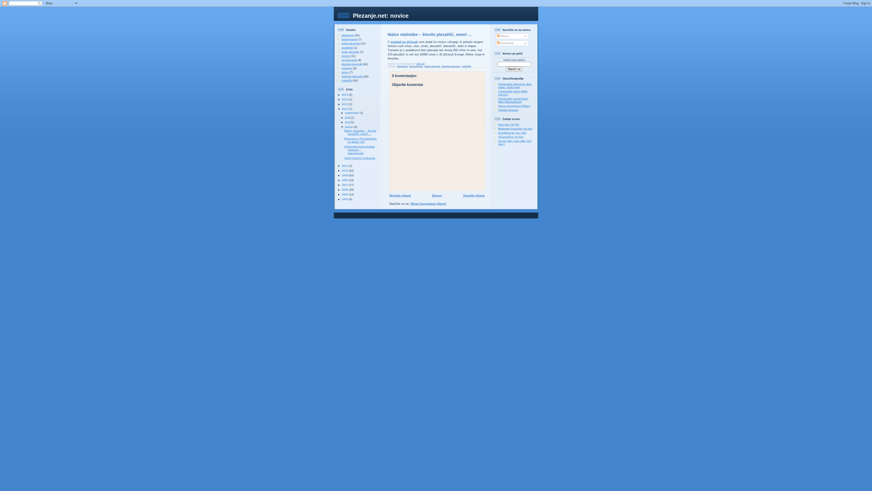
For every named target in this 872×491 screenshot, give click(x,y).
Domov (437, 195)
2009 (345, 175)
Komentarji (507, 43)
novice (346, 56)
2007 (345, 184)
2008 (345, 180)
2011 (345, 165)
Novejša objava (400, 195)
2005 (345, 194)
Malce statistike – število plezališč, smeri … (360, 132)
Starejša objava (474, 195)
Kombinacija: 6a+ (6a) (512, 132)
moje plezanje (350, 51)
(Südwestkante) (508, 110)
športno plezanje (352, 76)
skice (345, 72)
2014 (345, 99)
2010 (345, 170)
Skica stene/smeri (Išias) (514, 106)
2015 (345, 94)
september (352, 112)
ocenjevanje (349, 60)
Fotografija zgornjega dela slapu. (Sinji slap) (515, 86)
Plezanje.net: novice (381, 15)
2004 (345, 199)
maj (347, 122)
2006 (345, 189)
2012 (345, 109)
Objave (504, 36)
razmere (347, 68)
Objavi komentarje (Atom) (428, 203)
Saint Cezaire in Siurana (359, 158)
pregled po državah (404, 42)
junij (348, 117)
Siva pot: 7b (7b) (508, 124)
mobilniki (347, 47)
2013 (345, 104)
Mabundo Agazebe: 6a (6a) (515, 128)
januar (349, 126)
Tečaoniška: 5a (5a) (510, 136)
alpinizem (348, 35)
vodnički (347, 80)
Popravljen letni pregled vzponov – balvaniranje (359, 150)
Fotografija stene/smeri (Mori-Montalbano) (513, 100)
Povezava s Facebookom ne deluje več (360, 140)
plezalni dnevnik (352, 64)
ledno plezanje (351, 43)
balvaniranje (349, 39)
